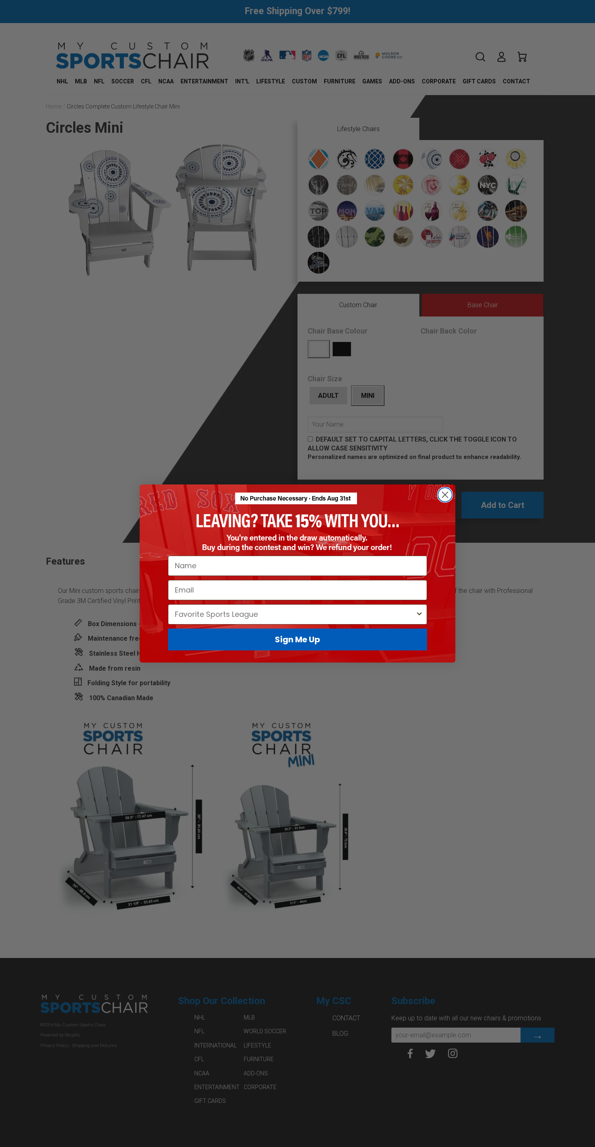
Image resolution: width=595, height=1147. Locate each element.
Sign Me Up (297, 639)
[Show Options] (419, 614)
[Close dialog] (445, 495)
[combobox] (295, 614)
